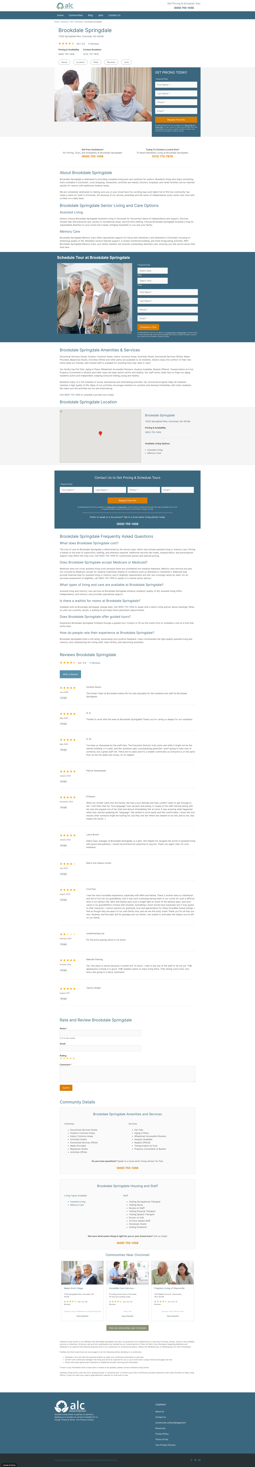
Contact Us (114, 15)
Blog (90, 15)
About (64, 62)
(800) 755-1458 (66, 54)
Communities (76, 15)
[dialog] (9, 1465)
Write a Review (70, 674)
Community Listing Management (170, 1422)
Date (139, 275)
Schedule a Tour (148, 327)
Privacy (64, 1420)
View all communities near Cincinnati (127, 1328)
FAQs (95, 62)
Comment (66, 1064)
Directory (65, 22)
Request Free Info (176, 119)
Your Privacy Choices (165, 1445)
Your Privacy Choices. (85, 1420)
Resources (160, 1428)
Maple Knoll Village (73, 1288)
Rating (63, 1055)
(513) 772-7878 (91, 54)
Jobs (100, 15)
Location (80, 62)
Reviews (111, 62)
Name (63, 1028)
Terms (72, 1420)
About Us (159, 1411)
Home (60, 15)
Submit (66, 1087)
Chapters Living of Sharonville (169, 1288)
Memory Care (77, 1205)
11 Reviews (93, 43)
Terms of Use (188, 125)
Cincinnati (79, 22)
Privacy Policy (159, 127)
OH (72, 22)
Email (62, 1043)
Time (139, 285)
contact (126, 1367)
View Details (82, 1316)
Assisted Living (77, 1201)
